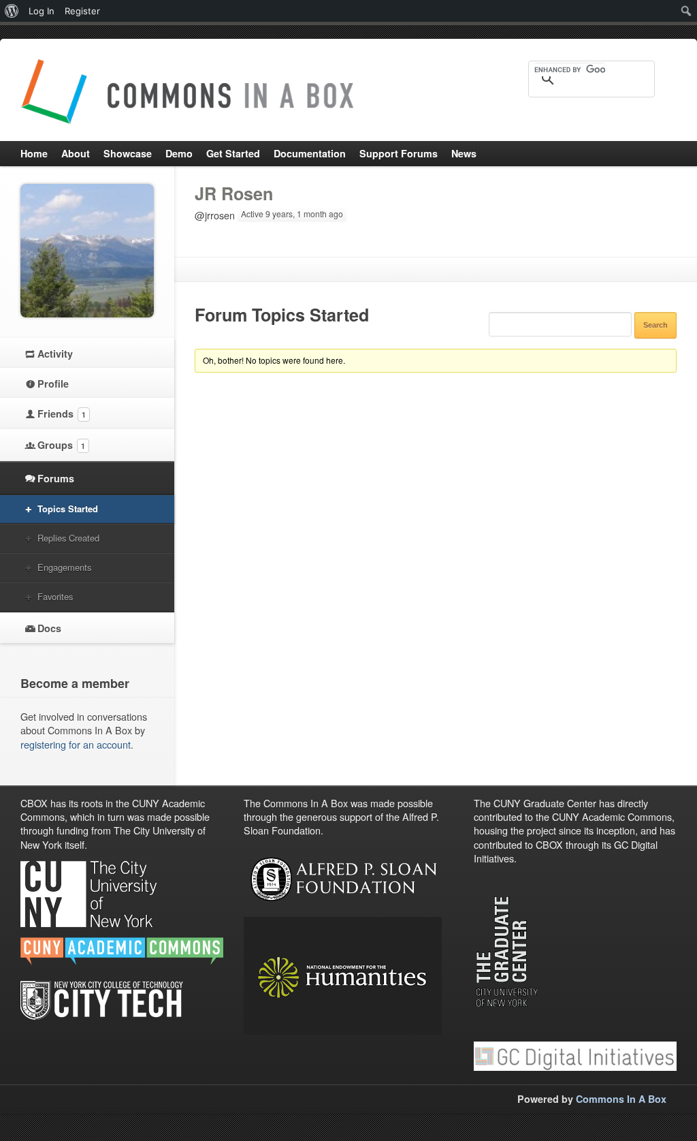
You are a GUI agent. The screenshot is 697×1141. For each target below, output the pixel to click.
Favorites (55, 596)
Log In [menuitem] (41, 10)
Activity (55, 353)
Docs (49, 628)
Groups (61, 445)
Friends (61, 413)
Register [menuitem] (82, 10)
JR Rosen (234, 193)
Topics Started (67, 508)
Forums (55, 478)
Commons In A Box (621, 1099)
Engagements (64, 567)
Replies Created (68, 537)
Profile (53, 383)
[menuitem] (12, 11)
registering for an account (75, 744)
